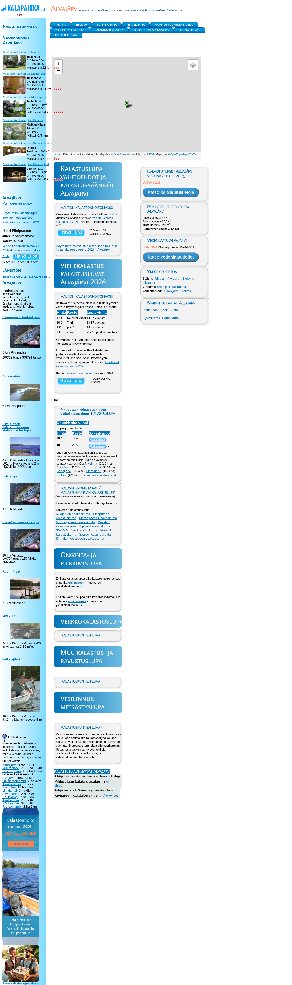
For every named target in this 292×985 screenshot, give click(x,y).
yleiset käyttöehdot (70, 30)
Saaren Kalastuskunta (95, 534)
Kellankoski (180, 287)
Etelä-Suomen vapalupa (20, 522)
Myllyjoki (9, 615)
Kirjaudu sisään (66, 35)
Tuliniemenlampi (14, 781)
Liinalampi (9, 790)
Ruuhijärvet (11, 571)
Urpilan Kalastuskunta (94, 526)
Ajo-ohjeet (110, 795)
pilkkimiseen (77, 601)
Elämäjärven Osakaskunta (98, 518)
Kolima (92, 463)
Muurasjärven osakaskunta (75, 522)
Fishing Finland (189, 30)
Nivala (159, 278)
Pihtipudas (150, 310)
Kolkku (61, 475)
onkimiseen (76, 582)
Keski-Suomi (170, 310)
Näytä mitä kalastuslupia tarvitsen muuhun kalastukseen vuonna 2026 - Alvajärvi (86, 247)
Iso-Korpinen (11, 771)
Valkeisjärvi (11, 659)
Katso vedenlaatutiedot (171, 257)
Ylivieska (173, 278)
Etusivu (81, 24)
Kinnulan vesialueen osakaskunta (80, 538)
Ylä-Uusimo (10, 803)
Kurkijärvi (9, 787)
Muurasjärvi (92, 467)
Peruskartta (170, 318)
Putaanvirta (11, 376)
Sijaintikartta (151, 318)
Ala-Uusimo (10, 800)
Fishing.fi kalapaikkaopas (151, 30)
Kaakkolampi (11, 784)
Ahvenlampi (10, 794)
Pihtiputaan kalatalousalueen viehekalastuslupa (16, 427)
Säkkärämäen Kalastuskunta (76, 530)
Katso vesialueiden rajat (99, 475)
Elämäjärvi (93, 471)
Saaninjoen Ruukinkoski (21, 317)
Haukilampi (10, 797)
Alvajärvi (63, 467)
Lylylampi (9, 476)
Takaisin (60, 24)
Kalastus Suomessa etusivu (174, 24)
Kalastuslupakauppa (109, 30)
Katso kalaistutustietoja (171, 192)
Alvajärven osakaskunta (73, 514)
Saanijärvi (64, 471)
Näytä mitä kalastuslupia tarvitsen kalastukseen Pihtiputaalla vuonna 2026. (21, 217)
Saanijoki (163, 287)
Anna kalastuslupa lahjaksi (21, 983)
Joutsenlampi (11, 806)
